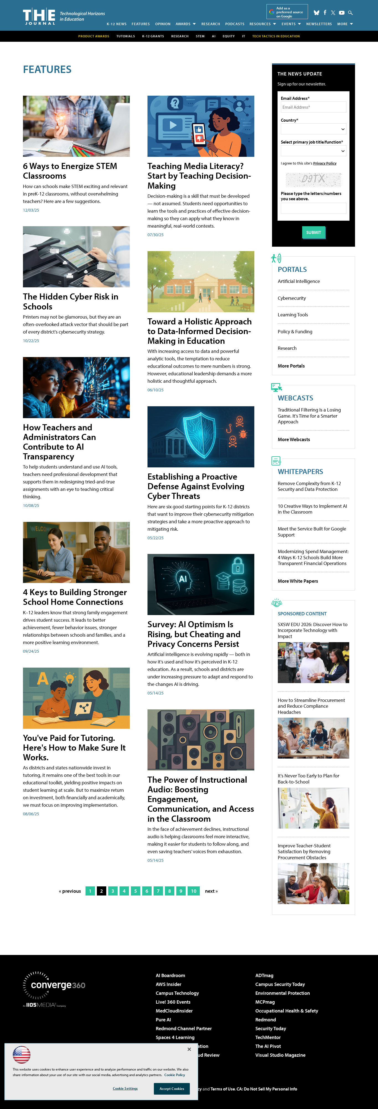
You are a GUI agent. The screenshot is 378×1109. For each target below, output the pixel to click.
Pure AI (163, 1019)
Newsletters (319, 24)
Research (210, 24)
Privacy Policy (324, 163)
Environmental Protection (282, 993)
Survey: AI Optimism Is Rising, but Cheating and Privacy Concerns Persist (194, 633)
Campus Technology (177, 993)
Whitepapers (300, 471)
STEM (200, 36)
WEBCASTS (295, 397)
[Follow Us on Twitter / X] (333, 13)
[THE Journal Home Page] (64, 16)
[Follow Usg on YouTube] (342, 12)
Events (289, 24)
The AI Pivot (268, 1046)
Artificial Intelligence (299, 281)
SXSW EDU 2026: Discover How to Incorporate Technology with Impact (313, 630)
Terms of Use (223, 1089)
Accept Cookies (172, 1088)
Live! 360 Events (173, 1002)
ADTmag (264, 975)
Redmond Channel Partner (184, 1028)
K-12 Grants (153, 36)
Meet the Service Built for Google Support (312, 531)
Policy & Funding (295, 331)
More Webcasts (294, 439)
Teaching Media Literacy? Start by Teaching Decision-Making (199, 175)
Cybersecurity (292, 298)
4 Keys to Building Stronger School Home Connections (75, 596)
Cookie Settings (125, 1088)
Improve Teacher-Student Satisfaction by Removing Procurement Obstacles (304, 852)
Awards (183, 24)
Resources (260, 24)
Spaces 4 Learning (175, 1037)
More (342, 24)
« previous (70, 891)
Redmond (265, 1019)
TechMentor (268, 1037)
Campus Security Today (280, 984)
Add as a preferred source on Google (289, 12)
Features (141, 24)
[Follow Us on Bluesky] (316, 12)
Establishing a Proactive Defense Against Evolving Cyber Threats (195, 486)
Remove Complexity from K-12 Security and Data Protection (309, 486)
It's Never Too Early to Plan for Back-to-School (308, 779)
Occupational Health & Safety (286, 1011)
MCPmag (265, 1002)
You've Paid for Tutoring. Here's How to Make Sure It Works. (74, 747)
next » (211, 891)
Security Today (270, 1028)
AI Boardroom (170, 975)
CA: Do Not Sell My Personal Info (267, 1089)
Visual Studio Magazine (280, 1055)
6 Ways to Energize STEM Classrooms (70, 170)
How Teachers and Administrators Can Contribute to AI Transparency (59, 441)
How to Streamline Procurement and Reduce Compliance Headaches (311, 706)
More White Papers (298, 581)
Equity (229, 36)
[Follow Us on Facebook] (325, 12)
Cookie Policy (174, 1074)
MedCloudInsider (174, 1011)
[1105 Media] (56, 1035)
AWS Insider (168, 984)
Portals (292, 269)
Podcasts (235, 24)
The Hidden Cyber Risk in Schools (70, 301)
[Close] (189, 1049)
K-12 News (117, 24)
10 (193, 891)
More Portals (291, 366)
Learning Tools (293, 314)
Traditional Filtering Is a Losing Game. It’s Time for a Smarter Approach (309, 416)
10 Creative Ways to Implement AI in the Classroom (312, 509)
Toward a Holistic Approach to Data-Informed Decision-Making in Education (199, 331)
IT (243, 36)
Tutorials (125, 36)
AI (214, 36)
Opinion (163, 24)
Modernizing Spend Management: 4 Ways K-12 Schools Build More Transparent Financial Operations (313, 557)
